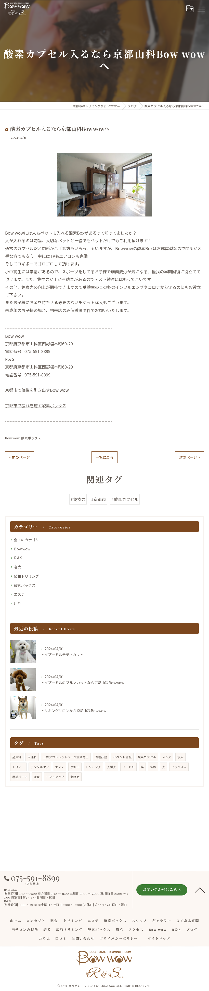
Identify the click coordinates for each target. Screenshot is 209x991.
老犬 (17, 566)
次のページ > (189, 457)
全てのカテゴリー (28, 539)
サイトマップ (159, 938)
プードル (128, 767)
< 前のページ (19, 457)
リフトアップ (55, 777)
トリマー (18, 767)
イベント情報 (122, 757)
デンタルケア (40, 767)
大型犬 (111, 767)
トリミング (93, 767)
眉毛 (17, 603)
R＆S (18, 557)
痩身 (37, 777)
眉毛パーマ (20, 777)
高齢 (153, 767)
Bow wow (12, 438)
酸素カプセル (147, 757)
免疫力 (75, 777)
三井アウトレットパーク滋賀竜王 (66, 757)
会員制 (16, 757)
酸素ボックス (31, 438)
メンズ (166, 757)
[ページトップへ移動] (200, 890)
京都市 (75, 767)
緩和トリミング (26, 576)
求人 (180, 757)
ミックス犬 (179, 767)
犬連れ (32, 757)
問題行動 (101, 757)
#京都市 (98, 499)
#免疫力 (78, 499)
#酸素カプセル (124, 499)
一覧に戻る (104, 457)
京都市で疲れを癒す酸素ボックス (35, 405)
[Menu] (201, 8)
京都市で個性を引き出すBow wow (37, 390)
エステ (19, 594)
